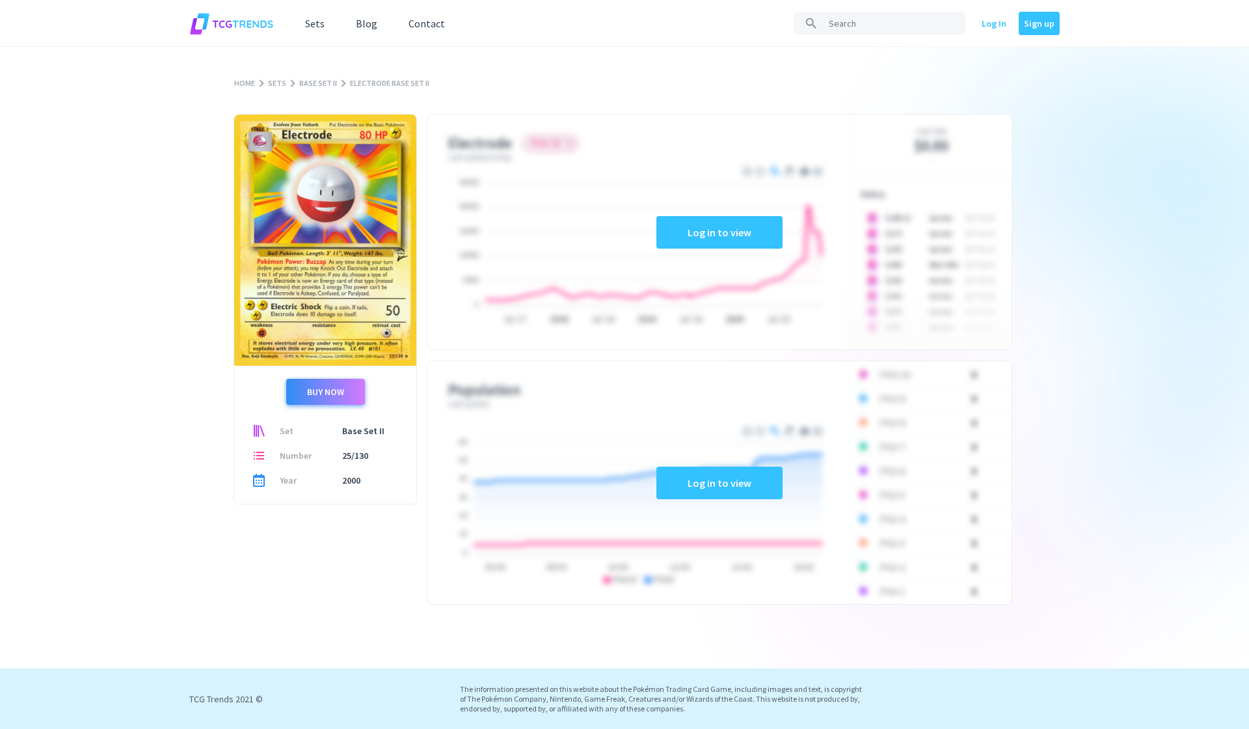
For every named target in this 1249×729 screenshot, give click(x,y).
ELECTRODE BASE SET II (389, 83)
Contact (427, 23)
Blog (366, 23)
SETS (277, 83)
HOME (244, 83)
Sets (315, 23)
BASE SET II (318, 83)
